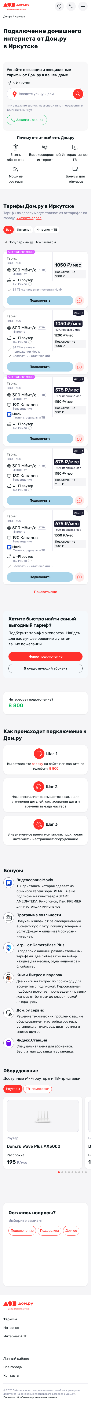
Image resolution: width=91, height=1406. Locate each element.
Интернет (24, 229)
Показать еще (45, 592)
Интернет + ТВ (46, 229)
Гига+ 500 (14, 321)
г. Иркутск (21, 83)
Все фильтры (77, 242)
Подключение (22, 1231)
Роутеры (13, 1089)
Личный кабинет (17, 1372)
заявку (37, 764)
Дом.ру (7, 16)
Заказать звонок (29, 120)
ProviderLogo (18, 6)
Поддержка (49, 1231)
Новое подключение (45, 656)
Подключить (40, 300)
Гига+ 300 (14, 263)
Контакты (11, 1389)
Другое (71, 1231)
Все (8, 229)
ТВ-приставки (37, 1089)
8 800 (15, 705)
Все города (12, 1381)
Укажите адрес (29, 218)
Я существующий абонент (45, 668)
